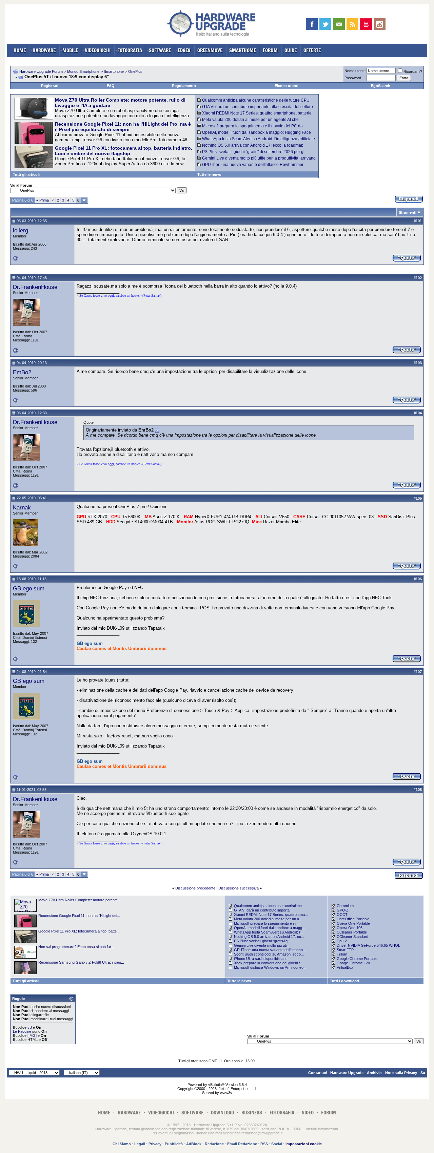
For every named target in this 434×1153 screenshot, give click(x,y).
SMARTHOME (242, 50)
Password (352, 78)
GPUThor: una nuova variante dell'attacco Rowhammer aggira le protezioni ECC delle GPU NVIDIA (250, 167)
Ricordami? (412, 71)
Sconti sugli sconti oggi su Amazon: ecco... (269, 954)
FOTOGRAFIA (129, 50)
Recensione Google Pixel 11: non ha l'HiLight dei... (79, 916)
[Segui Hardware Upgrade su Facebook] (312, 24)
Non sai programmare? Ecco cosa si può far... (76, 947)
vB (29, 1027)
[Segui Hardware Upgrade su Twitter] (325, 24)
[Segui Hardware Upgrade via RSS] (352, 24)
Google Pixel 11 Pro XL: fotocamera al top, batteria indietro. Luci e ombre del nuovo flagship (123, 150)
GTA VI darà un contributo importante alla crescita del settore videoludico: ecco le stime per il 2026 (255, 109)
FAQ (111, 86)
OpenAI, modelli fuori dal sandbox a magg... (269, 928)
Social (276, 1144)
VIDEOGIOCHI (98, 50)
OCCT (342, 915)
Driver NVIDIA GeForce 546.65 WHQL (368, 945)
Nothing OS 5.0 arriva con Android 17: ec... (269, 937)
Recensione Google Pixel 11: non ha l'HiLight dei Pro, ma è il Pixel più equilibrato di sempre (123, 126)
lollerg (20, 230)
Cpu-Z (342, 941)
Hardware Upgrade (346, 1073)
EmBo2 (22, 372)
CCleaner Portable (352, 932)
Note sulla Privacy (401, 1073)
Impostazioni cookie (303, 1144)
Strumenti (407, 212)
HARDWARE (44, 50)
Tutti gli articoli (26, 174)
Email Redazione (242, 1144)
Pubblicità (174, 1144)
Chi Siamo (122, 1144)
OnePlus (135, 71)
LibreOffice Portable (353, 919)
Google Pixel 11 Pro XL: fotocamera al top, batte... (79, 931)
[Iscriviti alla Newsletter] (339, 24)
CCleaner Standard (352, 937)
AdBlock (193, 1144)
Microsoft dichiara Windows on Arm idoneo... (270, 967)
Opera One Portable (353, 923)
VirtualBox (345, 967)
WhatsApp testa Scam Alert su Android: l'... (268, 932)
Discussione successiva (238, 888)
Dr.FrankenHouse (35, 287)
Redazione (214, 1144)
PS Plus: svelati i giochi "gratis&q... (262, 941)
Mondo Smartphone (83, 71)
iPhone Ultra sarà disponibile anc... (262, 959)
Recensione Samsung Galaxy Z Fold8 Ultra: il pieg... (81, 962)
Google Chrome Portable (357, 959)
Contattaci (317, 1073)
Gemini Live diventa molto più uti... (262, 945)
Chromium (345, 906)
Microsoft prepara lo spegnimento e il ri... (267, 923)
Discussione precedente (195, 888)
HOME (20, 50)
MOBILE (70, 50)
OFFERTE (312, 50)
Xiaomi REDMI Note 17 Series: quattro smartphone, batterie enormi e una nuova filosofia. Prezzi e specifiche (254, 115)
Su (422, 1073)
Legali (139, 1144)
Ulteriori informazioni (321, 1129)
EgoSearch (380, 86)
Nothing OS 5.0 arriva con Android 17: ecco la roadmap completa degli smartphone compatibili (250, 147)
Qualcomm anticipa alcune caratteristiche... (269, 906)
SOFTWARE (160, 50)
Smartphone (114, 71)
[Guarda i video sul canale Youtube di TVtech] (366, 24)
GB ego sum (28, 588)
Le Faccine (22, 1031)
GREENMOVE (209, 50)
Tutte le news (209, 174)
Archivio (374, 1073)
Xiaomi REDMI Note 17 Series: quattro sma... (271, 915)
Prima (42, 200)
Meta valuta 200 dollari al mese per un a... (268, 919)
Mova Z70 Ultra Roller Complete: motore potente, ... (80, 900)
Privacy (155, 1144)
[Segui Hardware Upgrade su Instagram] (380, 24)
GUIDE (290, 50)
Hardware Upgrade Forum (41, 71)
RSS (264, 1144)
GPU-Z (343, 910)
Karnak (22, 507)
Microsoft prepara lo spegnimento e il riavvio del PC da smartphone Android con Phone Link (250, 128)
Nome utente (355, 71)
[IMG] (32, 1035)
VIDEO (308, 1112)
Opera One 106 (349, 928)
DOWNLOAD (222, 1112)
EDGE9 (184, 50)
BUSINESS (251, 1112)
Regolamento (184, 86)
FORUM (270, 50)
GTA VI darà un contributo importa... (263, 910)
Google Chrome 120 (353, 963)
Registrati (49, 86)
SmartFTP (345, 950)
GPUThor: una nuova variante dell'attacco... (270, 950)
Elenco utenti (286, 86)
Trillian (342, 954)
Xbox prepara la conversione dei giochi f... (268, 963)
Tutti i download (344, 981)
